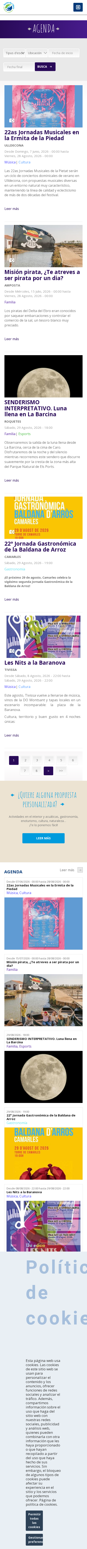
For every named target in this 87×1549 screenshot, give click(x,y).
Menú (78, 7)
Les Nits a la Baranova (34, 663)
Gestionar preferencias (35, 1539)
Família (12, 969)
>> (61, 770)
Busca (42, 66)
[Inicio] (21, 7)
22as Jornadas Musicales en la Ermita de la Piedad (41, 135)
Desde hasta (38, 881)
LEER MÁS (43, 838)
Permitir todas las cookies (34, 1520)
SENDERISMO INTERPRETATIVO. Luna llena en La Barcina (35, 408)
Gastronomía (17, 1122)
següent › (80, 869)
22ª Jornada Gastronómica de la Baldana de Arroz (40, 547)
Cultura (25, 892)
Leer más (11, 208)
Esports (25, 1046)
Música (12, 892)
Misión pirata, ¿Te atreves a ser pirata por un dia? (42, 275)
